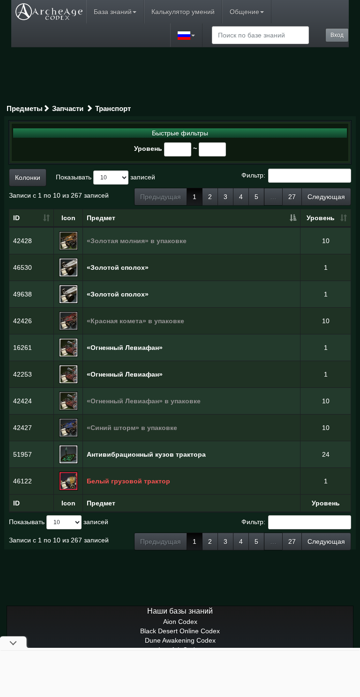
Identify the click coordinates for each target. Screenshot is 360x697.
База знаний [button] (113, 11)
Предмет (101, 218)
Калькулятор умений (183, 11)
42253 (22, 374)
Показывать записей (105, 176)
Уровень (148, 148)
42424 (22, 401)
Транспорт (113, 108)
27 (292, 196)
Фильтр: (253, 174)
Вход (337, 35)
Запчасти (67, 108)
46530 (22, 267)
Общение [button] (244, 11)
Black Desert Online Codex (180, 631)
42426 (22, 321)
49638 (22, 294)
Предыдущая (160, 196)
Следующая (326, 196)
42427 (22, 427)
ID (16, 218)
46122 (22, 481)
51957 (22, 454)
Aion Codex (180, 621)
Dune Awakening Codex (180, 640)
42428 (22, 241)
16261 (22, 347)
